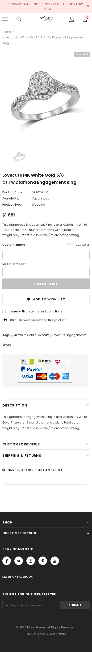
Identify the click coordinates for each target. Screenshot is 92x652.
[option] (46, 95)
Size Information (14, 264)
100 (11, 320)
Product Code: (12, 192)
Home (6, 32)
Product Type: (12, 205)
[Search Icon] (19, 19)
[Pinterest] (42, 560)
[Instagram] (30, 560)
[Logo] (46, 19)
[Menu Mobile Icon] (5, 19)
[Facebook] (6, 560)
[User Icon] (71, 19)
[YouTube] (54, 560)
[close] (88, 6)
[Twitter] (18, 560)
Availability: (10, 198)
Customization (13, 245)
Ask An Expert (50, 470)
